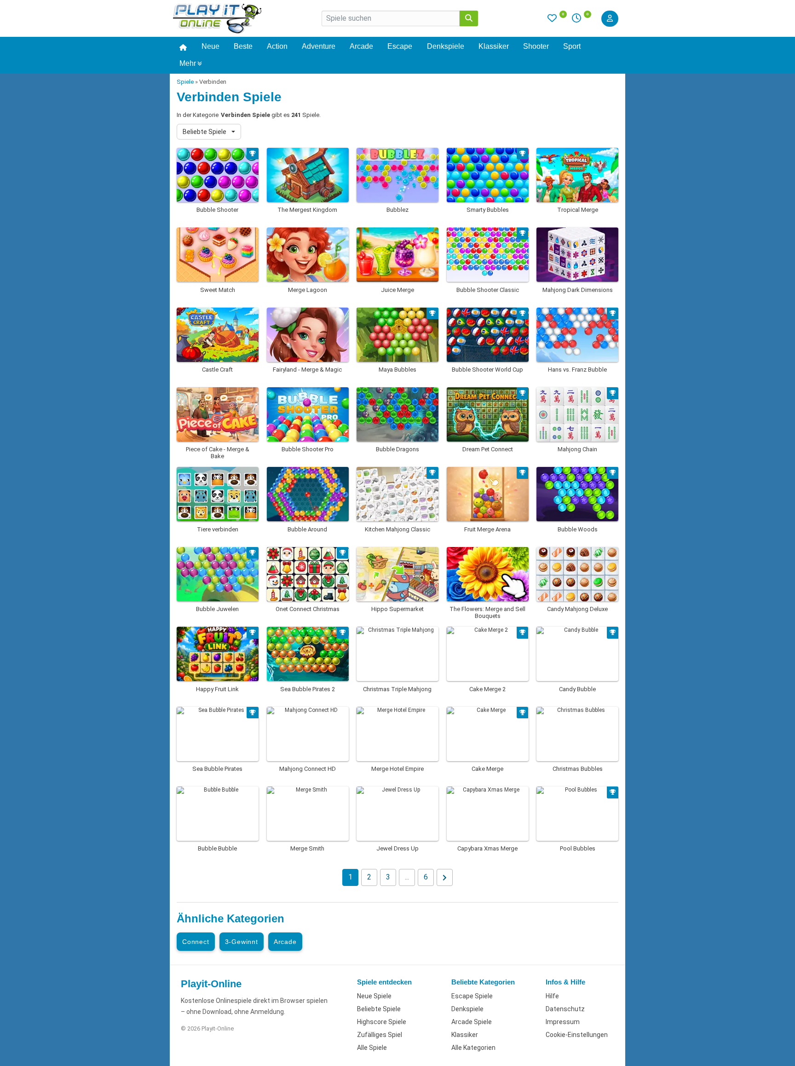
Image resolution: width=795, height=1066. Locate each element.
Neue (210, 46)
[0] (557, 20)
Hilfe (552, 996)
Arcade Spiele (471, 1021)
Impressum (563, 1021)
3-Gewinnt (241, 941)
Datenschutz (565, 1009)
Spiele (185, 81)
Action (277, 46)
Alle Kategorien (473, 1047)
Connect (195, 941)
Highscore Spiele (381, 1021)
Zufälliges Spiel (379, 1034)
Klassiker (493, 46)
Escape (399, 46)
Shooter (536, 46)
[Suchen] (469, 18)
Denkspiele (445, 46)
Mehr (187, 63)
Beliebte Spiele (205, 131)
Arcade (361, 46)
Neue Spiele (374, 996)
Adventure (318, 46)
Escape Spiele (472, 996)
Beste (243, 46)
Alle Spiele (372, 1047)
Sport (572, 46)
